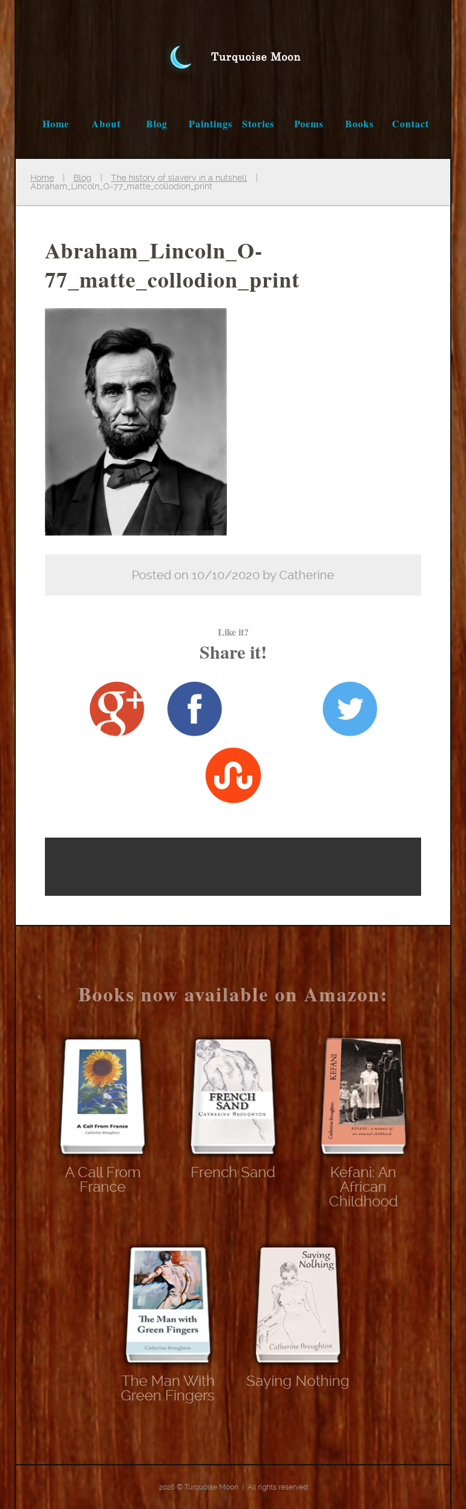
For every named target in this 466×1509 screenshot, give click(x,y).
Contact (410, 123)
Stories (258, 123)
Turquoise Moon (233, 45)
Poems (308, 123)
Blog (156, 123)
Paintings (210, 123)
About (106, 123)
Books (359, 123)
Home (55, 123)
